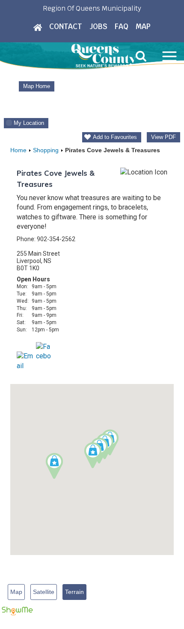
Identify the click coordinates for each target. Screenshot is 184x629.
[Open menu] (169, 56)
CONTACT (65, 26)
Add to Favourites (115, 137)
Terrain (74, 591)
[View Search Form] (141, 56)
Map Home (36, 86)
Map (16, 591)
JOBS (98, 26)
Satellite (43, 591)
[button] (92, 455)
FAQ (121, 26)
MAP (143, 26)
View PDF (163, 137)
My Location (29, 123)
